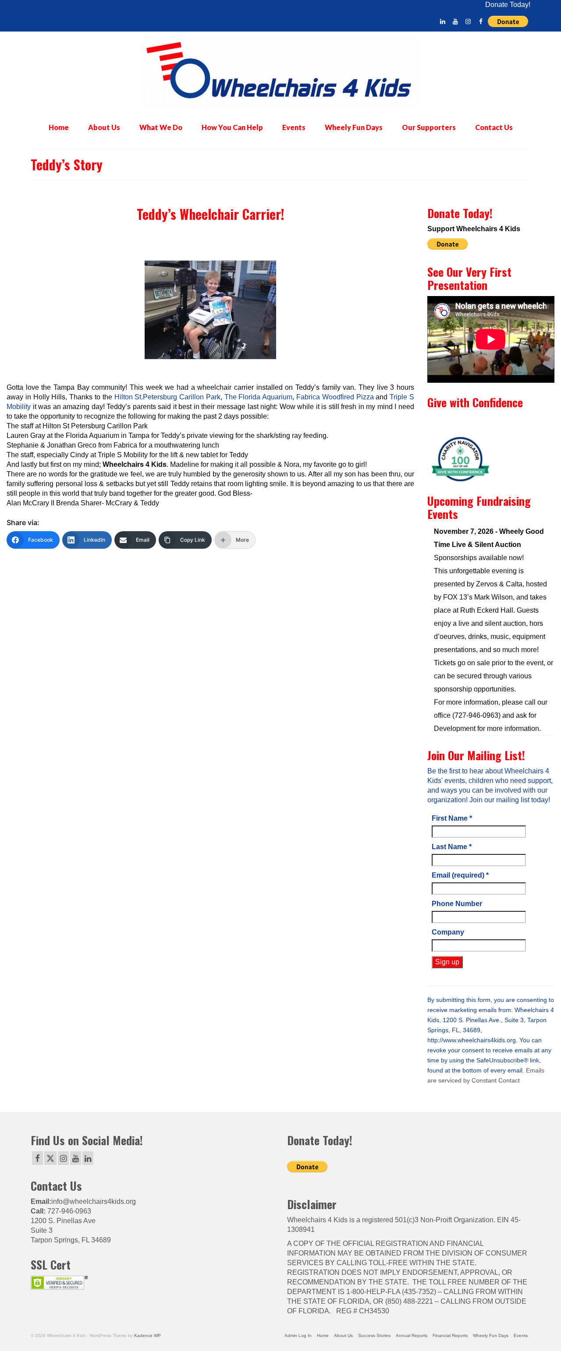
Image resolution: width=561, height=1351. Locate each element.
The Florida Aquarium (258, 397)
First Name (452, 818)
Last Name (452, 846)
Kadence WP (147, 1335)
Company (448, 932)
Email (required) (460, 875)
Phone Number (457, 903)
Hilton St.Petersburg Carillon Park (167, 397)
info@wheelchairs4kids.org (93, 1201)
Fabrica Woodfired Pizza (335, 397)
